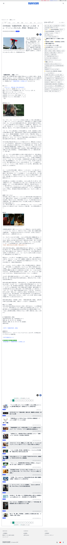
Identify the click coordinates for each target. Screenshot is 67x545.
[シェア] (40, 34)
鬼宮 (46, 50)
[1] (11, 400)
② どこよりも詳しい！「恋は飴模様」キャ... (54, 76)
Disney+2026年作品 (49, 31)
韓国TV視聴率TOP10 (49, 43)
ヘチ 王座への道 (57, 47)
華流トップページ (49, 61)
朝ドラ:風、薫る (48, 25)
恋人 (63, 50)
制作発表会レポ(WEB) (59, 41)
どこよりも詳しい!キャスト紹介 (52, 45)
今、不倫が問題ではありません (51, 56)
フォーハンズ (57, 59)
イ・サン (50, 48)
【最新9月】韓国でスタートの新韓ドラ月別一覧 (54, 39)
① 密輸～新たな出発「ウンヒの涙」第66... (54, 74)
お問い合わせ (26, 535)
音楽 (31, 22)
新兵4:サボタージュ (49, 59)
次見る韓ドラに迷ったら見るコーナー (53, 63)
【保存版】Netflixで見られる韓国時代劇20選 (54, 65)
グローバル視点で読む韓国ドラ (51, 36)
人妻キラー (60, 52)
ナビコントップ (5, 19)
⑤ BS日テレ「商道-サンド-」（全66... (53, 82)
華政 (54, 50)
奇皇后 (50, 50)
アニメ (26, 22)
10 (30, 400)
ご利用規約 (46, 533)
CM (34, 22)
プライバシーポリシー (49, 535)
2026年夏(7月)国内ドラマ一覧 (51, 27)
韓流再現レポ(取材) (49, 41)
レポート (39, 22)
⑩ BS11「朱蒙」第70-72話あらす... (52, 91)
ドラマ (13, 22)
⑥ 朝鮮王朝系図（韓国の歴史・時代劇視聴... (54, 83)
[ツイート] (38, 34)
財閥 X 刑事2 (53, 52)
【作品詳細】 (6, 341)
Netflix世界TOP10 (49, 47)
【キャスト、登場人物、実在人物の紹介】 (15, 87)
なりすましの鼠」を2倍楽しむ (51, 58)
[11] (33, 400)
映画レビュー (47, 67)
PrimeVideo (58, 31)
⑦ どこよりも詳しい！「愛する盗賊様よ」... (54, 85)
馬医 (46, 48)
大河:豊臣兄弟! (56, 25)
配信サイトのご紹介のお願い (9, 535)
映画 (18, 22)
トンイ (55, 48)
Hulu (57, 33)
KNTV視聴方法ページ (9, 337)
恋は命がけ (47, 54)
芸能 (22, 22)
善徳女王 (59, 50)
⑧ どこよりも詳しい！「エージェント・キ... (54, 87)
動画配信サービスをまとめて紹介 (52, 69)
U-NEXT (46, 33)
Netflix (46, 29)
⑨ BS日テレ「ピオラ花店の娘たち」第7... (53, 89)
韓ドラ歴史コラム (48, 34)
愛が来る (47, 52)
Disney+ (62, 29)
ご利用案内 (5, 533)
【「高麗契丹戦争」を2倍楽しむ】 (19, 81)
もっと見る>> (49, 72)
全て (5, 22)
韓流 (9, 22)
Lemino (52, 33)
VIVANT (63, 25)
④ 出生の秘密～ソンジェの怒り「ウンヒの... (54, 80)
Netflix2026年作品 (54, 29)
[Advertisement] (33, 12)
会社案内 (25, 533)
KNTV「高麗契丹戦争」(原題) (11, 328)
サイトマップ (5, 536)
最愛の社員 (53, 54)
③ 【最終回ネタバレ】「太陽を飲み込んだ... (54, 78)
